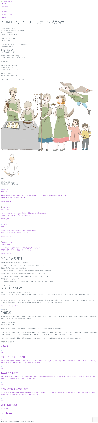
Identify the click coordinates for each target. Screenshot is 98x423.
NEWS (4, 17)
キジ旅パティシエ (7, 14)
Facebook (6, 413)
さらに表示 (4, 408)
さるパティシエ (6, 9)
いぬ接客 (4, 11)
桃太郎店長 (5, 6)
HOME (4, 3)
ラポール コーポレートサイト (9, 306)
